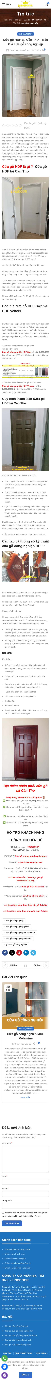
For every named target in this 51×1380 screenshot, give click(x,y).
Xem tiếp (25, 1098)
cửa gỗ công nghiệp (15, 921)
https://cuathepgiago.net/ (30, 862)
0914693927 (33, 847)
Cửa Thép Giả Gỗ (18, 50)
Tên (4, 1176)
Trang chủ (7, 20)
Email (5, 1188)
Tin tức (29, 34)
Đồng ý (25, 1375)
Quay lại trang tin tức (25, 965)
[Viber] (4, 1375)
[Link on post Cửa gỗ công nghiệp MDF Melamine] (25, 1005)
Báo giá (18, 20)
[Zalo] (4, 1367)
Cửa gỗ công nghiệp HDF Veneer (18, 386)
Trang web (7, 1200)
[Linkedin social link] (26, 953)
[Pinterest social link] (19, 953)
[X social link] (12, 953)
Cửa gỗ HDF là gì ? (18, 167)
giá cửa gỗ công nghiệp (16, 945)
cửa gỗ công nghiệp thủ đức (18, 939)
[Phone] (4, 1358)
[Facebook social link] (5, 953)
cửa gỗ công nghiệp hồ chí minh (20, 933)
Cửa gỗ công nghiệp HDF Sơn (17, 352)
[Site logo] (25, 4)
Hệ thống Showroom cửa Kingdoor (25, 797)
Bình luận (7, 1143)
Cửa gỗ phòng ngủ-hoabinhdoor (31, 856)
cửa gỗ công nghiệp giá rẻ (17, 927)
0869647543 (18, 850)
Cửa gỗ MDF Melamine (33, 887)
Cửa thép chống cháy (33, 896)
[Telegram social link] (33, 953)
